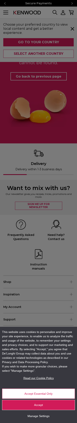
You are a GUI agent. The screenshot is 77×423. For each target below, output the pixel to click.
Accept (38, 405)
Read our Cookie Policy (38, 378)
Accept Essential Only (38, 393)
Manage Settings (38, 416)
